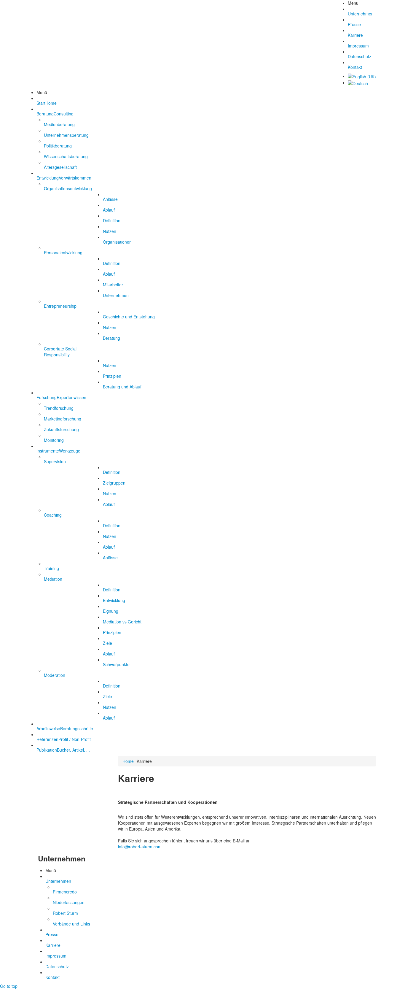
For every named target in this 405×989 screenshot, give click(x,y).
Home (128, 761)
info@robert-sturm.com (140, 847)
